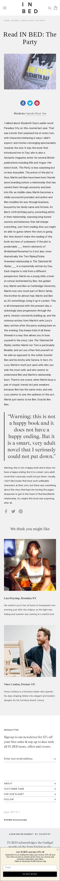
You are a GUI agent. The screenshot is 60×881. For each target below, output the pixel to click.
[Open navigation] (4, 7)
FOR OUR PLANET (14, 794)
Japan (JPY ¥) (11, 812)
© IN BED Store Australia (15, 820)
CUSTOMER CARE (14, 789)
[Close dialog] (57, 849)
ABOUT (8, 784)
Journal (16, 20)
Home (7, 20)
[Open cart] (55, 7)
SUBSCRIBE (30, 874)
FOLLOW (9, 799)
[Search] (49, 7)
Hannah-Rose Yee (36, 113)
